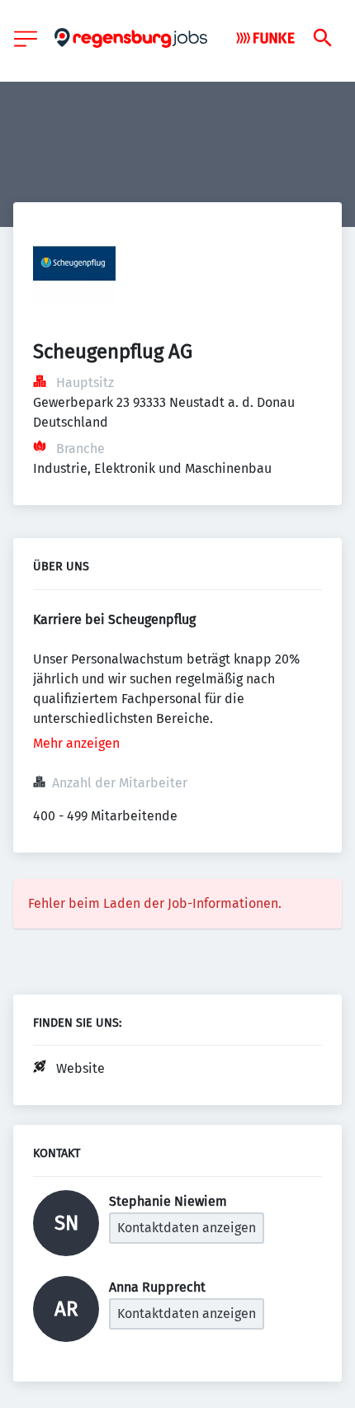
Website (80, 1068)
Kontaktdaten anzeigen (186, 1228)
